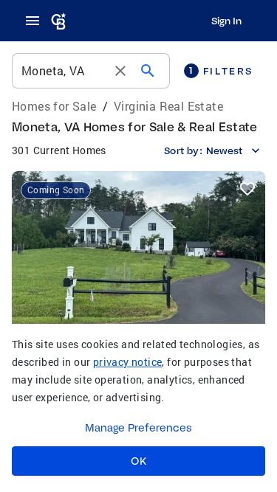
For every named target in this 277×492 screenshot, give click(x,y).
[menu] (37, 20)
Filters (220, 70)
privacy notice (128, 362)
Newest (224, 150)
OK (138, 461)
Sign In (226, 21)
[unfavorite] (247, 189)
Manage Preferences (138, 427)
